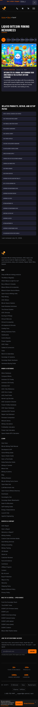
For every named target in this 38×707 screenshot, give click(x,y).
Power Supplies (6, 341)
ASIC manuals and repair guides (10, 123)
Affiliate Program (6, 567)
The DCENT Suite (6, 605)
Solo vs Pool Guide (7, 459)
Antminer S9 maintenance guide (10, 228)
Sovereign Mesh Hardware (9, 360)
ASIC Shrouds (5, 312)
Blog (9, 17)
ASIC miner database (7, 168)
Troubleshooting (36, 40)
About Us (4, 554)
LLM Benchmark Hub (7, 487)
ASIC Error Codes (6, 392)
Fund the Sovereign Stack (9, 602)
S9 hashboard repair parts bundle (11, 233)
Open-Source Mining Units (9, 293)
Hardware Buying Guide (8, 363)
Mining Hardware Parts (8, 331)
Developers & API (6, 449)
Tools (3, 350)
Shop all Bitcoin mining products (11, 274)
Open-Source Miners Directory (10, 490)
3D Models (4, 551)
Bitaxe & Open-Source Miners (10, 290)
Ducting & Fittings (6, 316)
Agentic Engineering (7, 516)
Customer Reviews (7, 557)
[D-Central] (4, 8)
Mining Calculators (7, 424)
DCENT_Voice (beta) (7, 624)
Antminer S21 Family (7, 379)
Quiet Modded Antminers (9, 306)
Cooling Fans (5, 328)
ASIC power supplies (8, 138)
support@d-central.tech (25, 693)
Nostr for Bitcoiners (7, 503)
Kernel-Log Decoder (7, 398)
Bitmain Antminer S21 (8, 203)
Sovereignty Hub (6, 497)
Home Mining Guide (7, 452)
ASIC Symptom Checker (8, 401)
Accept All (19, 703)
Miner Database (6, 373)
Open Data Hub (6, 484)
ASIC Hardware (8, 40)
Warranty (4, 583)
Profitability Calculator (8, 427)
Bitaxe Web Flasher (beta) (9, 631)
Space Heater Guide (7, 456)
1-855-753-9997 (10, 693)
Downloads (4, 494)
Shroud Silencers (6, 319)
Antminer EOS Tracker (8, 411)
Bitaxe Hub (4, 468)
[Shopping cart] (28, 8)
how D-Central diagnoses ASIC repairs (12, 113)
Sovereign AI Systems (8, 357)
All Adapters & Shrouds (8, 325)
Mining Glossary (6, 478)
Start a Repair (5, 529)
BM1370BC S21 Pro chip (8, 213)
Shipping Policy (6, 586)
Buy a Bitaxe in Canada (8, 284)
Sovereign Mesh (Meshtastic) (10, 500)
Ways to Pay (5, 580)
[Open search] (23, 8)
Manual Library (6, 420)
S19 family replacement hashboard (11, 143)
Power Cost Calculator (8, 430)
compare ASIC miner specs (9, 163)
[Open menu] (34, 8)
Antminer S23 (5, 386)
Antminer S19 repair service (9, 193)
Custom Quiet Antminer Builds (10, 538)
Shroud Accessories (7, 322)
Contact (3, 570)
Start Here (4, 443)
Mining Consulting (6, 545)
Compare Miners (6, 376)
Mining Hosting (6, 535)
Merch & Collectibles (7, 354)
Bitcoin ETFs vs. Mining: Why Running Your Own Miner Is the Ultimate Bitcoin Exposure (19, 74)
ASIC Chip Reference (7, 389)
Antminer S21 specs (7, 198)
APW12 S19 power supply (8, 153)
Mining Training (6, 548)
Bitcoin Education (13, 40)
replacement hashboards (9, 128)
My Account (5, 573)
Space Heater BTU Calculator (10, 433)
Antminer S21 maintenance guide (10, 208)
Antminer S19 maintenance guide (10, 188)
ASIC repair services (8, 173)
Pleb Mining (5, 296)
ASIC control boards (8, 133)
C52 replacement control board (10, 148)
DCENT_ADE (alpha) (7, 621)
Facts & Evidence (6, 561)
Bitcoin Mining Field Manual (9, 446)
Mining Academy (6, 471)
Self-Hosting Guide (7, 506)
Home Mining (27, 40)
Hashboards (5, 335)
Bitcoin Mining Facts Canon (9, 481)
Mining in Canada (6, 465)
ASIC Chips (4, 344)
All (3, 39)
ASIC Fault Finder (6, 395)
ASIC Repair (31, 40)
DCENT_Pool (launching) (8, 615)
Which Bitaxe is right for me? (10, 281)
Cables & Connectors (7, 347)
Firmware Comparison (8, 417)
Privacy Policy (5, 592)
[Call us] (17, 8)
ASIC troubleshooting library (10, 118)
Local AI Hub (5, 513)
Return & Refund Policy (8, 589)
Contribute (4, 564)
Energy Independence (8, 509)
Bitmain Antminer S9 (8, 223)
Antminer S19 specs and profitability (11, 178)
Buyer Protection (6, 576)
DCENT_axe (5, 611)
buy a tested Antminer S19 (9, 183)
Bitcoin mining (18, 40)
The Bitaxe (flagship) (7, 277)
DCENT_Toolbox (6, 627)
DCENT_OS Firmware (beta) (9, 608)
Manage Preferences (29, 703)
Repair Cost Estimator (7, 414)
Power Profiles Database (8, 405)
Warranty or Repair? (7, 532)
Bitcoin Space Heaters (8, 303)
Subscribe (32, 651)
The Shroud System (7, 309)
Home (3, 17)
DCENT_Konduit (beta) (8, 618)
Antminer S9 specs (7, 218)
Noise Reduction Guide (8, 462)
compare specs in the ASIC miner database (12, 158)
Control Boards (5, 338)
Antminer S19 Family (7, 382)
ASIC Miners (5, 300)
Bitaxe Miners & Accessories (10, 287)
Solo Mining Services (7, 541)
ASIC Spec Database (7, 408)
